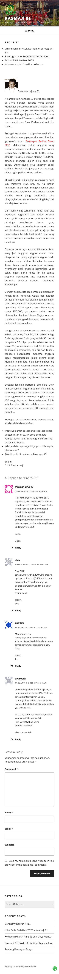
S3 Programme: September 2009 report (27, 56)
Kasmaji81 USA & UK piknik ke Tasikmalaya (29, 943)
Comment (11, 769)
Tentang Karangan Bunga (19, 949)
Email (9, 828)
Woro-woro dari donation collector (24, 64)
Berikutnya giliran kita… (18, 923)
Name (9, 812)
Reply (18, 547)
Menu (31, 30)
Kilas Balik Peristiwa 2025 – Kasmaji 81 (26, 930)
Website (9, 844)
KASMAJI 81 (18, 18)
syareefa (20, 678)
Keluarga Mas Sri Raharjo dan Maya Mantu (28, 936)
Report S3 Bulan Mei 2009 (19, 60)
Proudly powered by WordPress (20, 966)
